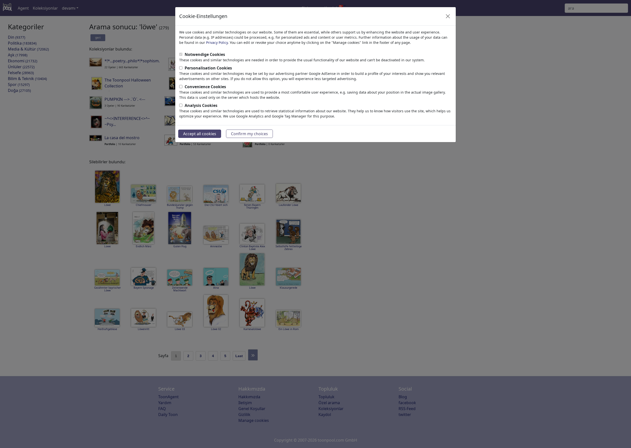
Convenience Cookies (205, 86)
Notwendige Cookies (205, 54)
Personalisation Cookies (208, 68)
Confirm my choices (249, 133)
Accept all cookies (199, 133)
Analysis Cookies (201, 105)
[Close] (448, 16)
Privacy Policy (217, 42)
